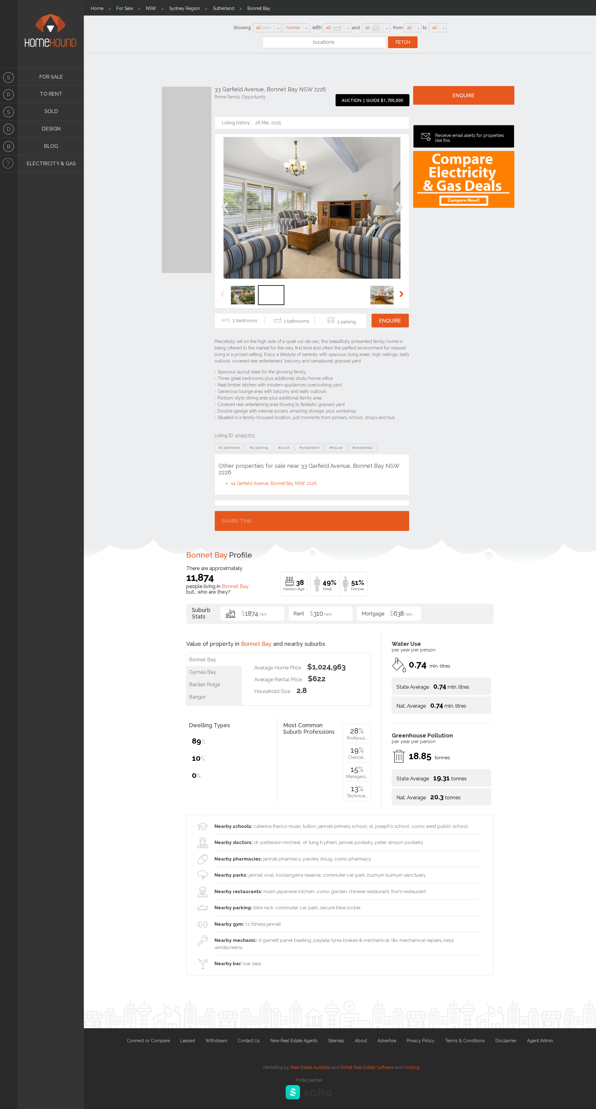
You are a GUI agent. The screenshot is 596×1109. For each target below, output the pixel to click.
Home (97, 8)
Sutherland (223, 8)
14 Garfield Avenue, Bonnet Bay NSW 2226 (274, 483)
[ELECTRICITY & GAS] (8, 164)
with (317, 27)
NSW (151, 8)
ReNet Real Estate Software (367, 1067)
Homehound (8, 34)
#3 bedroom (309, 447)
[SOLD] (8, 112)
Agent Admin (540, 1040)
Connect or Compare (148, 1040)
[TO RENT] (8, 94)
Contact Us (249, 1040)
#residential (362, 447)
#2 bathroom (229, 447)
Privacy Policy (421, 1040)
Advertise (386, 1040)
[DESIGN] (8, 129)
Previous (222, 299)
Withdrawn (216, 1040)
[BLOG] (8, 146)
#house (335, 447)
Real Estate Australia (310, 1067)
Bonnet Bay (258, 8)
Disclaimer (506, 1040)
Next (403, 299)
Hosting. (412, 1067)
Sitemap (336, 1040)
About (361, 1040)
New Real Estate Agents (294, 1040)
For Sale (124, 8)
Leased (187, 1040)
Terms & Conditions (465, 1040)
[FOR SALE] (8, 77)
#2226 (283, 447)
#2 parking (259, 447)
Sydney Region (184, 8)
